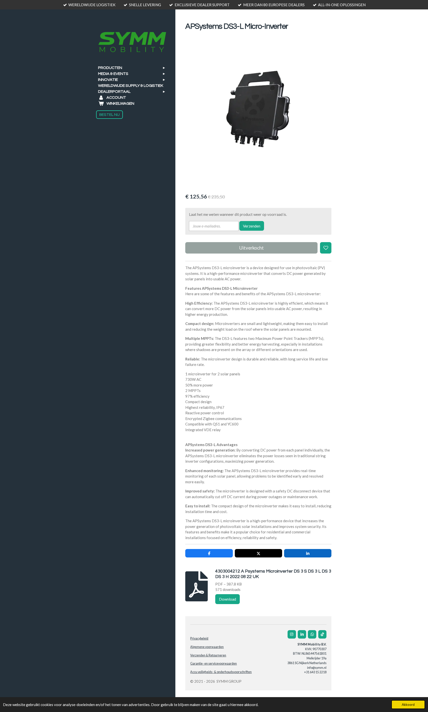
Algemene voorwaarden (207, 647)
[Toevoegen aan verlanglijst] (326, 248)
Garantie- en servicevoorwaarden (213, 663)
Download (227, 599)
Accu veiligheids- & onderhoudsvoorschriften (221, 672)
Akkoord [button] (408, 705)
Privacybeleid (199, 638)
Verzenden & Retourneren (208, 655)
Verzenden (251, 226)
